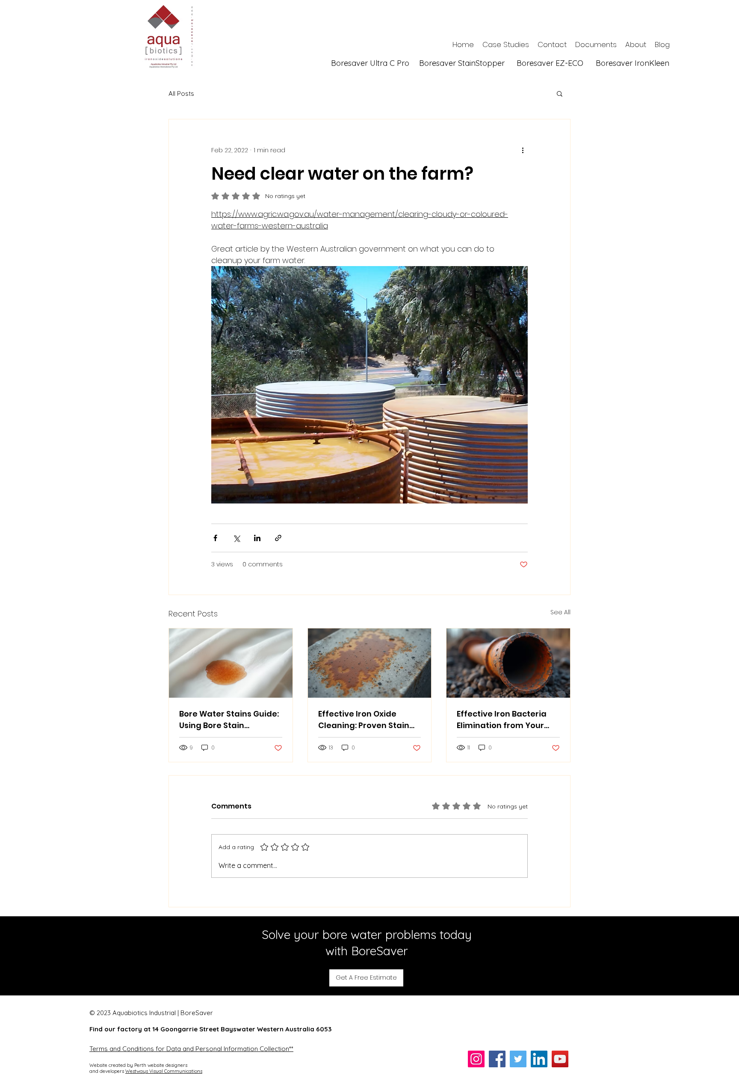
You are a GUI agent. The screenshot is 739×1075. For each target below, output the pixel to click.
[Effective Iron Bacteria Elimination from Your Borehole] (508, 663)
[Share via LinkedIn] (257, 538)
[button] (560, 93)
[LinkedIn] (539, 1059)
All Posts (181, 94)
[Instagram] (476, 1059)
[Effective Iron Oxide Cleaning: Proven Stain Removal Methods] (370, 663)
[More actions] (522, 150)
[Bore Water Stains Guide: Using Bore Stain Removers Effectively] (231, 663)
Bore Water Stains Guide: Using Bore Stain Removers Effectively (229, 720)
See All (560, 612)
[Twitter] (518, 1059)
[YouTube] (560, 1059)
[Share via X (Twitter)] (236, 538)
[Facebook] (497, 1059)
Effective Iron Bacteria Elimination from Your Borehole (502, 720)
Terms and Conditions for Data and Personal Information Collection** (191, 1049)
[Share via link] (278, 538)
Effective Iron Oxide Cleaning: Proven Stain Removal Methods (363, 720)
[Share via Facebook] (215, 538)
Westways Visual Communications (163, 1072)
